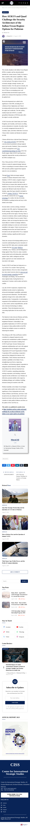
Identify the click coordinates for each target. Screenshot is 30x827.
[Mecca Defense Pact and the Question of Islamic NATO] (15, 522)
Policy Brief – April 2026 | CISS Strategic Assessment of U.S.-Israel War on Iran (19, 594)
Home (3, 7)
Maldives (20, 247)
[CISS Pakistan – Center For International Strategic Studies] (11, 3)
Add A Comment (15, 572)
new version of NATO (10, 141)
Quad (8, 175)
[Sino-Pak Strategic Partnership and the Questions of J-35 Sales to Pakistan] (15, 496)
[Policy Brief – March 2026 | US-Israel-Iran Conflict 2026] (6, 605)
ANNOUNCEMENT (9, 474)
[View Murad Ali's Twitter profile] (15, 434)
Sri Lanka (14, 247)
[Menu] (3, 3)
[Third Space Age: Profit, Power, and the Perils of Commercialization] (15, 549)
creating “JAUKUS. (12, 193)
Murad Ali (9, 36)
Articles (5, 12)
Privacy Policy (15, 708)
